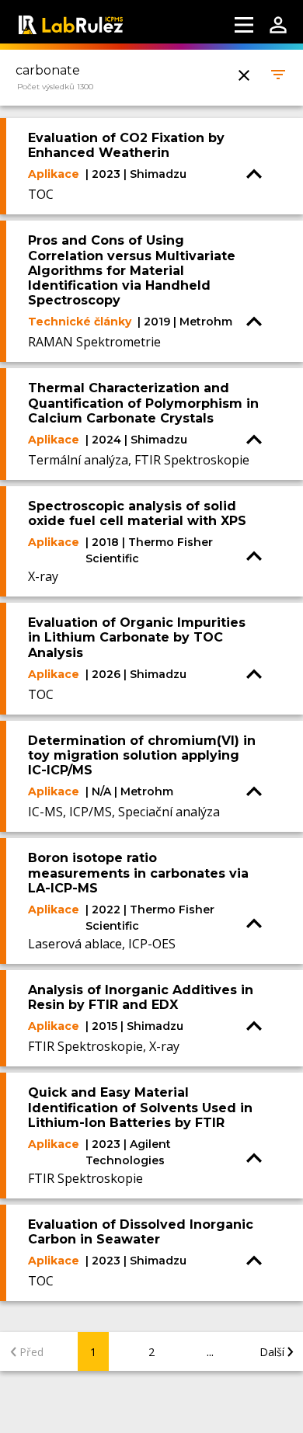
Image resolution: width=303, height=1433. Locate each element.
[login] (278, 25)
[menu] (244, 25)
